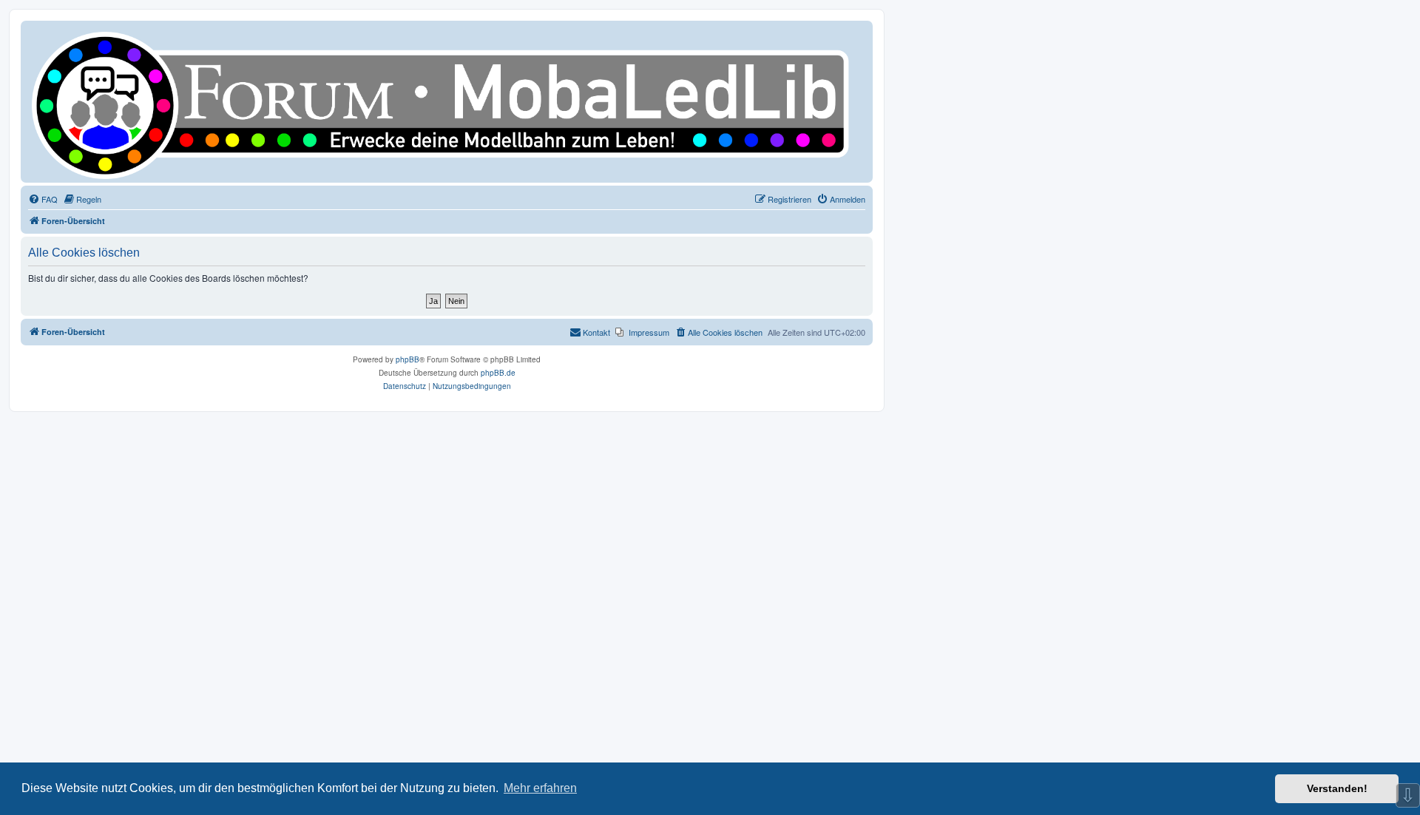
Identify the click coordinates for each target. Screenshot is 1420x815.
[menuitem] (43, 199)
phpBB (407, 359)
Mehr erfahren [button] (540, 788)
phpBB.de (498, 373)
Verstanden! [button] (1337, 788)
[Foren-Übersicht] (446, 101)
